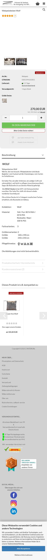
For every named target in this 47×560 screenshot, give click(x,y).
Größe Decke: (7, 96)
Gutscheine (6, 374)
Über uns (5, 398)
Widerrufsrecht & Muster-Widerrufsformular (11, 392)
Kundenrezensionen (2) (13, 269)
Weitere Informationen (23, 555)
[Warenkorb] (37, 3)
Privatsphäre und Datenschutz (13, 361)
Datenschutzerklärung (16, 544)
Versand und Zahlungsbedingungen (10, 384)
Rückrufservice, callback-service (13, 403)
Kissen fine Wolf (11, 314)
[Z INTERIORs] (15, 3)
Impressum (6, 370)
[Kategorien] (44, 3)
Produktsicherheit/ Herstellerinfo (18, 263)
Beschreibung (8, 155)
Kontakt (5, 378)
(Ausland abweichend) (28, 85)
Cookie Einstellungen (9, 407)
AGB (3, 365)
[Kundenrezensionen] (7, 17)
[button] (4, 315)
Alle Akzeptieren (23, 549)
